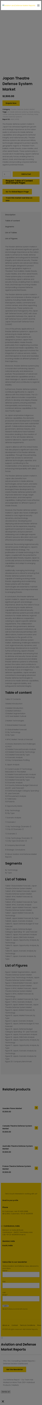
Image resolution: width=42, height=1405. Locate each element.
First (3, 1281)
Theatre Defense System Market (23, 109)
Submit (5, 1306)
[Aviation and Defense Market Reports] (18, 5)
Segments (9, 226)
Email (5, 1295)
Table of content (12, 220)
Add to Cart (26, 174)
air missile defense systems (17, 112)
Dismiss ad (6, 1392)
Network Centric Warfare (24, 114)
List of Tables (11, 232)
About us (5, 1325)
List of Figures (11, 238)
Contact (15, 1325)
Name (5, 1271)
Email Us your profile (10, 1200)
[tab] (18, 215)
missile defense (8, 114)
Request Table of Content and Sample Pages (19, 181)
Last (4, 1292)
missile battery (33, 112)
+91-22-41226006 (12, 1235)
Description (10, 214)
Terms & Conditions (27, 1325)
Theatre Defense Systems (12, 117)
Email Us (22, 1235)
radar (36, 114)
